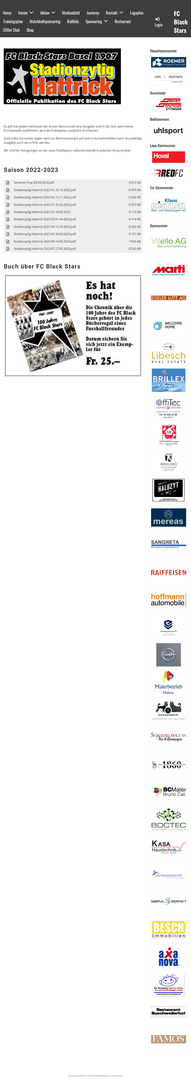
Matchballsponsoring (45, 21)
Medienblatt (71, 13)
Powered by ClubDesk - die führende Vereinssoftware (89, 1076)
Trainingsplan (13, 21)
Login (159, 25)
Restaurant (123, 21)
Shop (30, 30)
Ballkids (73, 21)
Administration (117, 1076)
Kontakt (112, 13)
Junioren (93, 13)
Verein (23, 13)
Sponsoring (94, 21)
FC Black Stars (181, 21)
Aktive (44, 13)
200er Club (11, 30)
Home (7, 13)
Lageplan (136, 13)
